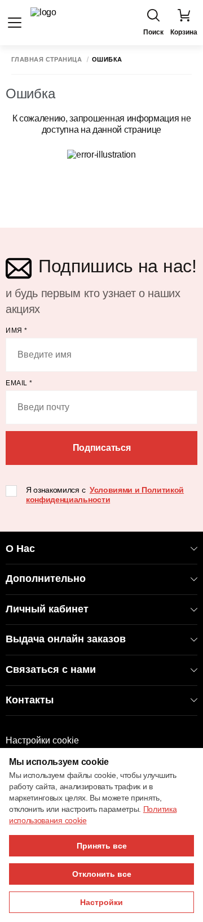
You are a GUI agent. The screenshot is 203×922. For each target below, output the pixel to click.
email (19, 383)
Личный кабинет (47, 609)
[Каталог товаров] (15, 23)
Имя (17, 330)
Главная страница (46, 59)
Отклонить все (101, 873)
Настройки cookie (42, 740)
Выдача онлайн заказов (66, 639)
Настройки (101, 902)
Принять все (102, 845)
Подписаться (101, 448)
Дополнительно (46, 578)
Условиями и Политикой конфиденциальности (105, 494)
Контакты (30, 700)
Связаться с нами (51, 669)
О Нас (20, 548)
